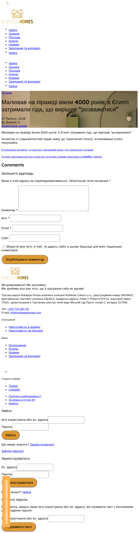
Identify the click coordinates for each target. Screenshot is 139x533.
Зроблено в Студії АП (22, 399)
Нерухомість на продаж (26, 330)
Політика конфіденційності (25, 396)
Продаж (14, 37)
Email (6, 228)
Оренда (14, 33)
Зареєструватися (42, 444)
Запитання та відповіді (24, 48)
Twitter (13, 386)
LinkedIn (14, 389)
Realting (13, 403)
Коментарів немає (14, 126)
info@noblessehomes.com (25, 312)
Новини (14, 44)
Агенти (13, 41)
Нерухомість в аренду (24, 327)
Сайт (4, 238)
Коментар (9, 210)
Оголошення (17, 345)
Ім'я (5, 218)
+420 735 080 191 (18, 308)
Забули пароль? (12, 451)
